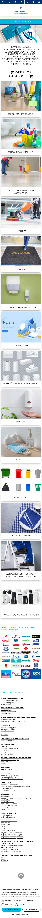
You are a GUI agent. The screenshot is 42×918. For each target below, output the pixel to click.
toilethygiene (20, 345)
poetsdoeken (6, 764)
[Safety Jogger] (26, 652)
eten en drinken (21, 536)
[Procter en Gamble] (26, 657)
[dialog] (21, 902)
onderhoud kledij (7, 704)
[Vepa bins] (26, 649)
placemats (5, 828)
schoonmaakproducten (21, 114)
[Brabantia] (36, 649)
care (2, 859)
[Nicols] (36, 661)
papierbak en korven (9, 804)
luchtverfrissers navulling (10, 748)
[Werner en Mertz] (6, 636)
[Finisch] (6, 674)
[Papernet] (6, 645)
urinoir (3, 752)
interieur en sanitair (8, 712)
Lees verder (36, 897)
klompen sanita (7, 847)
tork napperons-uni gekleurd (12, 834)
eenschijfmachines (8, 729)
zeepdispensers (7, 773)
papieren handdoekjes (10, 760)
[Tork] (36, 640)
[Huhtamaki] (6, 653)
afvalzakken (5, 800)
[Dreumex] (16, 649)
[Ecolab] (26, 636)
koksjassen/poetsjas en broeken (21, 615)
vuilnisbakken (6, 796)
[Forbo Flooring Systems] (16, 657)
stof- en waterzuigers (9, 727)
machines (21, 231)
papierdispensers (7, 741)
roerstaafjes (5, 825)
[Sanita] (36, 653)
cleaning (4, 861)
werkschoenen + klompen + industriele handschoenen (21, 575)
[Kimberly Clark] (36, 645)
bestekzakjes (6, 819)
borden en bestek (8, 830)
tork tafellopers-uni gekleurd (12, 836)
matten (21, 269)
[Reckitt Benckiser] (16, 674)
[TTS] (16, 661)
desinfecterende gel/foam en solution (15, 786)
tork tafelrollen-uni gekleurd (12, 838)
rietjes (3, 826)
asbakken (5, 809)
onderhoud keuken (8, 702)
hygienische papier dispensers (21, 307)
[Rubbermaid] (16, 645)
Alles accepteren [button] (11, 909)
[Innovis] (6, 657)
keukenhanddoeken (9, 821)
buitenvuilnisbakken (9, 805)
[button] (21, 915)
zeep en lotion (6, 769)
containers (5, 807)
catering (4, 857)
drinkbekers (5, 823)
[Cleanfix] (6, 661)
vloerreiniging (6, 710)
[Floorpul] (36, 657)
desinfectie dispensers (9, 785)
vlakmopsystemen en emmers (13, 721)
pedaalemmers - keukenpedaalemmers (16, 798)
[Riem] (16, 640)
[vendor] (26, 661)
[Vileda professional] (6, 640)
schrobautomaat (7, 731)
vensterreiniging (7, 714)
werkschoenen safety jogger (12, 845)
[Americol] (6, 649)
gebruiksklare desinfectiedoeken (14, 790)
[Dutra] (6, 666)
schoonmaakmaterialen (21, 152)
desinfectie (21, 460)
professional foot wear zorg (11, 849)
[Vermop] (16, 653)
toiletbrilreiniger (7, 754)
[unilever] (36, 666)
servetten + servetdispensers (12, 832)
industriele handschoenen (11, 851)
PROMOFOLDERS (20, 21)
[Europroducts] (36, 674)
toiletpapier (5, 746)
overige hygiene (7, 788)
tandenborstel (6, 815)
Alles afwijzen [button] (31, 909)
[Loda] (26, 666)
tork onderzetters (8, 817)
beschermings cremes (9, 775)
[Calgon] (26, 674)
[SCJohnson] (26, 645)
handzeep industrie (8, 777)
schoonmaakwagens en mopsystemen (21, 191)
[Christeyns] (16, 636)
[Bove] (16, 666)
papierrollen (6, 762)
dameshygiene (7, 750)
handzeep (21, 422)
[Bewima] (26, 640)
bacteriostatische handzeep (12, 779)
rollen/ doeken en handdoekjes (21, 383)
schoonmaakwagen (8, 719)
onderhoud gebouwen (10, 700)
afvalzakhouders (7, 802)
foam (3, 771)
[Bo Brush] (36, 636)
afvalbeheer (21, 498)
